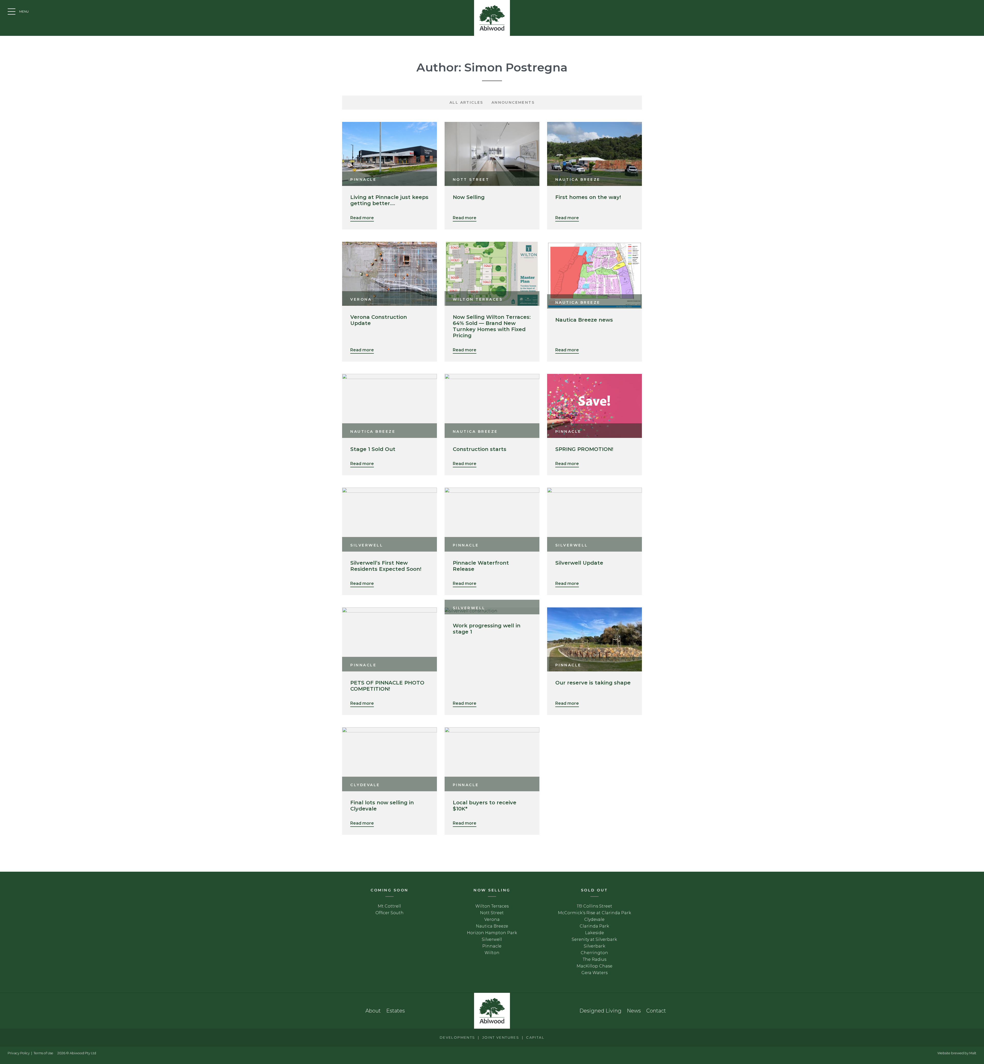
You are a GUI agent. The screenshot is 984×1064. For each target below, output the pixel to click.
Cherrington (594, 952)
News (634, 1011)
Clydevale (594, 919)
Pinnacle (491, 946)
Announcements (513, 102)
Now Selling (469, 197)
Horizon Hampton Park (492, 932)
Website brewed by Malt (956, 1053)
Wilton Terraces (492, 906)
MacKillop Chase (594, 966)
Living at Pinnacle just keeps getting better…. (389, 200)
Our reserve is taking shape (593, 683)
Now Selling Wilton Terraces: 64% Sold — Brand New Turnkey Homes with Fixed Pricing (492, 326)
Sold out (594, 890)
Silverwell (492, 939)
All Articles (466, 102)
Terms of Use (43, 1053)
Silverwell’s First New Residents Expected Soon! (385, 566)
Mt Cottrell (389, 906)
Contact (656, 1011)
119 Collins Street (594, 906)
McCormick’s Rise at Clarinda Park (594, 912)
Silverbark (594, 946)
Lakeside (594, 932)
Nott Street (492, 912)
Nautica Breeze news (584, 320)
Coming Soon (389, 890)
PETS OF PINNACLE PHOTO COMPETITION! (387, 686)
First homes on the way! (588, 197)
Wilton (492, 952)
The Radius (594, 959)
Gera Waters (594, 972)
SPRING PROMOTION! (584, 449)
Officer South (389, 912)
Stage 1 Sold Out (372, 449)
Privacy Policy (19, 1053)
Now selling (492, 890)
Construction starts (479, 449)
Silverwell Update (579, 563)
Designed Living (600, 1011)
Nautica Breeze (492, 926)
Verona (492, 919)
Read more (362, 217)
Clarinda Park (594, 926)
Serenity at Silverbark (594, 939)
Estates (395, 1011)
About (373, 1011)
